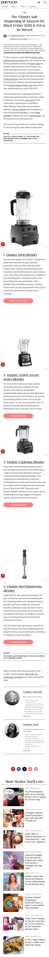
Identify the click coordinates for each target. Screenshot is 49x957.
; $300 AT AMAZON (18, 301)
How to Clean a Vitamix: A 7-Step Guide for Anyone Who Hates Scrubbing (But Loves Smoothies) (21, 138)
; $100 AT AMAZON (18, 642)
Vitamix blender (10, 79)
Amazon (46, 455)
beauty (14, 7)
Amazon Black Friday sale (20, 85)
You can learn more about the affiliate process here (21, 52)
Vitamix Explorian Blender (25, 462)
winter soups (37, 58)
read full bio (26, 716)
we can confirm (19, 110)
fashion (4, 7)
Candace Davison (17, 35)
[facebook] (19, 769)
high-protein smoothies (14, 61)
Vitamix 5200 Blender (21, 255)
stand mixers (35, 116)
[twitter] (24, 769)
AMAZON (46, 368)
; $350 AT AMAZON (18, 416)
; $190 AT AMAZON (18, 505)
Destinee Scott (33, 39)
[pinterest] (3, 244)
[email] (36, 769)
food (23, 7)
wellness (33, 7)
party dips (35, 64)
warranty (29, 100)
